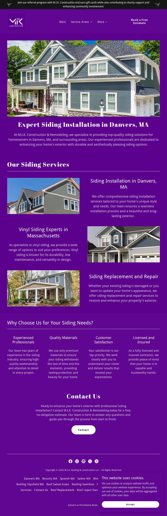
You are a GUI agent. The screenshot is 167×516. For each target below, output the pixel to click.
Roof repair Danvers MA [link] (92, 490)
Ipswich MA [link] (67, 478)
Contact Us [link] (41, 490)
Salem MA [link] (84, 478)
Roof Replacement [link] (62, 490)
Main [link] (62, 21)
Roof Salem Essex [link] (57, 484)
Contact (83, 429)
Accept (130, 504)
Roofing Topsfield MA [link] (30, 484)
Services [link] (26, 490)
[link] (16, 21)
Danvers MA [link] (32, 478)
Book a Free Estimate (139, 21)
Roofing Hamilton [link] (83, 484)
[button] (81, 22)
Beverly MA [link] (49, 478)
